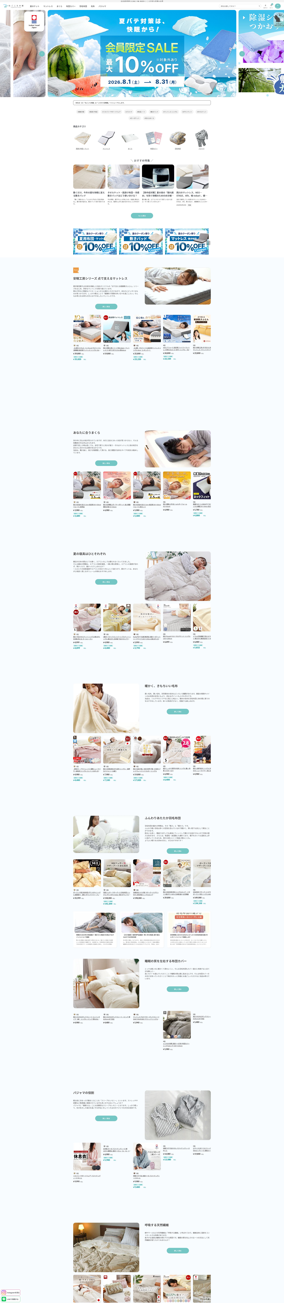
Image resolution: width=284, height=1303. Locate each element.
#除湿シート (141, 112)
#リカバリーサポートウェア (111, 112)
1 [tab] (141, 256)
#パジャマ (129, 112)
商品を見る (93, 411)
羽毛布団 (83, 6)
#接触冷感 (81, 112)
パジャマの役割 (83, 1237)
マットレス (48, 6)
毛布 (93, 6)
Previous (77, 243)
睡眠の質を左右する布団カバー (166, 1070)
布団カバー (71, 6)
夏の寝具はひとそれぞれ (89, 592)
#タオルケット (201, 112)
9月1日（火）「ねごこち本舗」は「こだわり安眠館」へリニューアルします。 (100, 103)
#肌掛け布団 (93, 112)
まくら (59, 6)
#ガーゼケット (134, 118)
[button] (42, 54)
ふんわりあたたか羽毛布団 (163, 927)
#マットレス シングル (170, 112)
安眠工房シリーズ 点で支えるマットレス (100, 278)
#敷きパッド (154, 112)
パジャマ (102, 6)
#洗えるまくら (149, 118)
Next (209, 243)
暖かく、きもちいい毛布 (161, 759)
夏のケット (34, 6)
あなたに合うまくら (86, 435)
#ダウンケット (187, 112)
